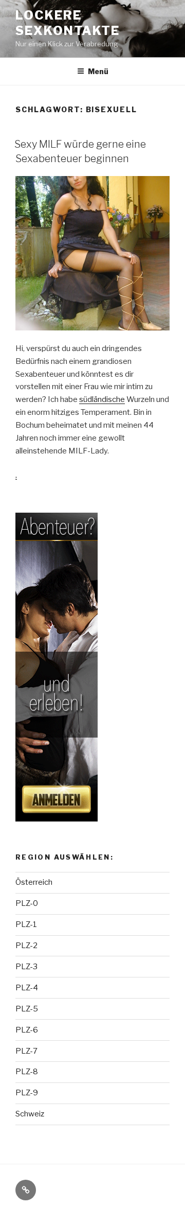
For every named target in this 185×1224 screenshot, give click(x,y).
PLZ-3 (26, 966)
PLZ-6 (26, 1030)
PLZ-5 (26, 1008)
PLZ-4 (26, 987)
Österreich (33, 882)
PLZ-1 (26, 924)
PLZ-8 (26, 1071)
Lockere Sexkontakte (67, 23)
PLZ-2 (26, 945)
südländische (102, 399)
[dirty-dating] (56, 667)
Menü (98, 71)
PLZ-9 (26, 1092)
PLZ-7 (26, 1051)
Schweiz (29, 1113)
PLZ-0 (26, 903)
